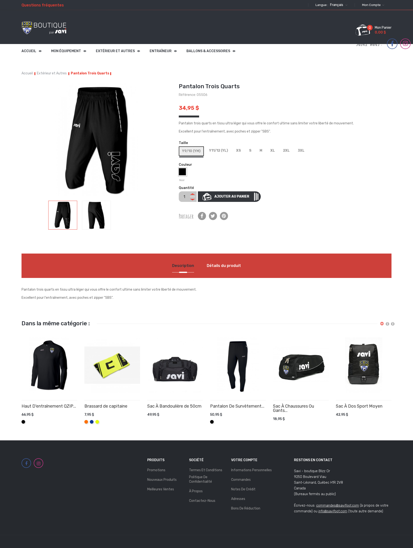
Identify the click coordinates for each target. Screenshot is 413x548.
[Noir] (183, 173)
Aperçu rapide (75, 419)
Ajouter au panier (231, 196)
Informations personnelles (251, 470)
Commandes (241, 480)
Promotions (156, 470)
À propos (196, 491)
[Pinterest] (224, 216)
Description (183, 265)
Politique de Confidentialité (200, 479)
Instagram (405, 43)
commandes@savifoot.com (337, 506)
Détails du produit (224, 265)
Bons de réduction (245, 508)
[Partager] (202, 216)
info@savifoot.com (332, 511)
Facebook (392, 43)
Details (68, 419)
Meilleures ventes (160, 489)
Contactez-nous (202, 501)
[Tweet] (213, 216)
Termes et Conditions (205, 470)
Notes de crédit (243, 489)
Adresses (238, 499)
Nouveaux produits (162, 480)
